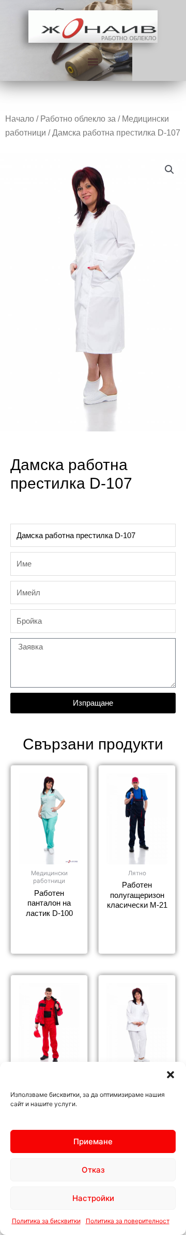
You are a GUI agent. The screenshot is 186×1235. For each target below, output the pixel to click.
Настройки (93, 1198)
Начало (19, 118)
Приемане (93, 1141)
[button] (170, 1075)
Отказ (93, 1170)
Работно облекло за (78, 118)
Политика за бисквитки (46, 1221)
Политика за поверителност (127, 1221)
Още (49, 932)
